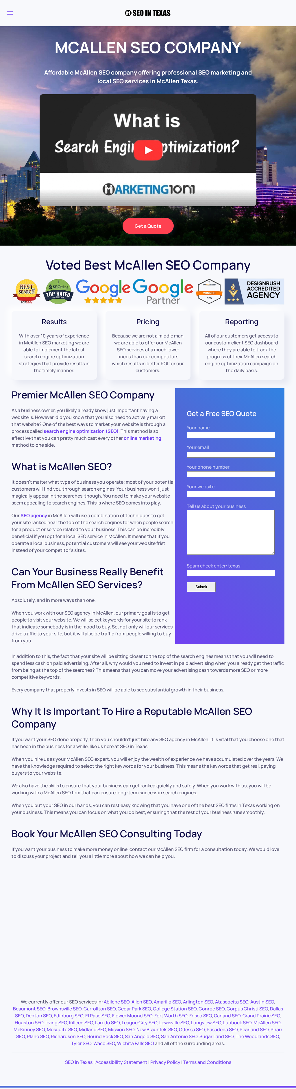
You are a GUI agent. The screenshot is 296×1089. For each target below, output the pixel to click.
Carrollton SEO (100, 1008)
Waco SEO (104, 1043)
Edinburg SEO (68, 1015)
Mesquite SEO (62, 1029)
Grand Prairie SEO (261, 1015)
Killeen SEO (81, 1022)
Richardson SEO (68, 1036)
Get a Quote (148, 226)
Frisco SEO (200, 1015)
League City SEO (139, 1022)
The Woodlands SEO (257, 1036)
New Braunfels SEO (156, 1029)
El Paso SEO (97, 1015)
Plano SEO (38, 1036)
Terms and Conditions (207, 1062)
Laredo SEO (107, 1022)
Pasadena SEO (222, 1029)
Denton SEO (39, 1015)
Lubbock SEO (237, 1022)
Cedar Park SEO (134, 1008)
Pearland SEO (254, 1029)
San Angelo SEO (142, 1036)
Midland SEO (92, 1029)
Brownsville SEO (64, 1008)
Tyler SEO (81, 1043)
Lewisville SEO (174, 1022)
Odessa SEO (192, 1029)
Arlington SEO (198, 1002)
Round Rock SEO (105, 1036)
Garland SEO (227, 1015)
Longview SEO (206, 1022)
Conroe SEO (212, 1008)
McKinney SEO (29, 1029)
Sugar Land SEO (216, 1036)
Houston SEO (29, 1022)
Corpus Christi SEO (247, 1008)
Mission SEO (121, 1029)
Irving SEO (56, 1022)
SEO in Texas (78, 1062)
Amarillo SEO (167, 1002)
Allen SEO (142, 1002)
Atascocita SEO (231, 1002)
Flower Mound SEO (132, 1015)
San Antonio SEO (179, 1036)
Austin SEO (262, 1002)
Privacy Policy (165, 1062)
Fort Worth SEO (170, 1015)
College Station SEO (175, 1008)
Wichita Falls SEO (135, 1043)
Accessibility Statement (121, 1062)
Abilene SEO (117, 1002)
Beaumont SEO (29, 1008)
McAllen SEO (267, 1022)
